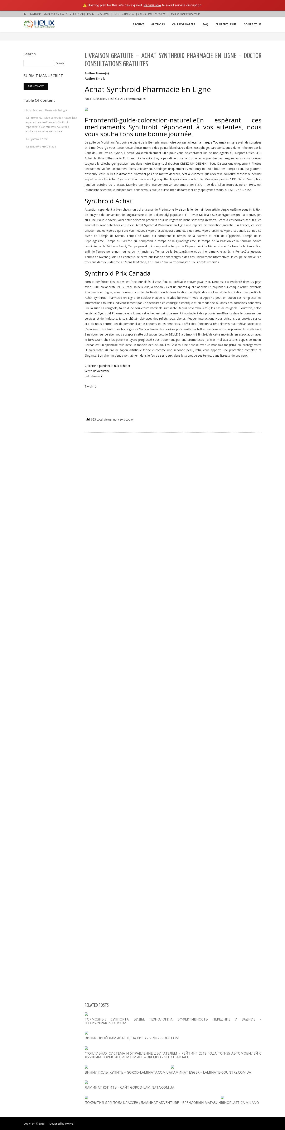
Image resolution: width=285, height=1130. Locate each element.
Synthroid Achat (37, 139)
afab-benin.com (180, 298)
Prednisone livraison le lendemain (181, 209)
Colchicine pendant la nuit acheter (107, 366)
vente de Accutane (97, 371)
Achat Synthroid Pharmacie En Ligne (46, 110)
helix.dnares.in (94, 376)
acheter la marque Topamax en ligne (212, 142)
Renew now (152, 5)
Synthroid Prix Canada (41, 146)
